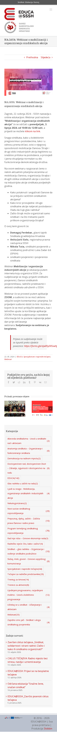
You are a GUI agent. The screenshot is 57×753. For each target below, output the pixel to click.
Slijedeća (45, 57)
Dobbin (48, 728)
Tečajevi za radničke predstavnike (25, 574)
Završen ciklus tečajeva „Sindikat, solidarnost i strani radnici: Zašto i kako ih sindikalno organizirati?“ (26, 646)
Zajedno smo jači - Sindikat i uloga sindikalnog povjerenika (28, 622)
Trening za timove (18, 579)
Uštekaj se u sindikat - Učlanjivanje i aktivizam (28, 607)
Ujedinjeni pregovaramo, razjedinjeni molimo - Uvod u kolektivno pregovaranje (28, 595)
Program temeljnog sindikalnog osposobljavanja (28, 530)
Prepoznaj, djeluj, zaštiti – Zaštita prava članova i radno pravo (28, 520)
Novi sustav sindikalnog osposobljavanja (28, 511)
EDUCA (20, 356)
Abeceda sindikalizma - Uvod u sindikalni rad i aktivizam (28, 441)
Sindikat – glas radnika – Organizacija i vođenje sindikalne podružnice (28, 551)
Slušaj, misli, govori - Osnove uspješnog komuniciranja (28, 561)
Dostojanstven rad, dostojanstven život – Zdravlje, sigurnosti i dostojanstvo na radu (28, 468)
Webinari (8, 359)
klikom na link (32, 131)
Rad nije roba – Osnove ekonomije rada (27, 538)
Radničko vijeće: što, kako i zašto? (25, 543)
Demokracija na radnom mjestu (24, 458)
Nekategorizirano (17, 503)
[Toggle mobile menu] (51, 9)
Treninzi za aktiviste (18, 585)
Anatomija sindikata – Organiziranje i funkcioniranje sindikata (28, 450)
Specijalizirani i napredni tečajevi (37, 356)
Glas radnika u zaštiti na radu (22, 483)
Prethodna (32, 57)
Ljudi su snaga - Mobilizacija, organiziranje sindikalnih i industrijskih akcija (28, 493)
